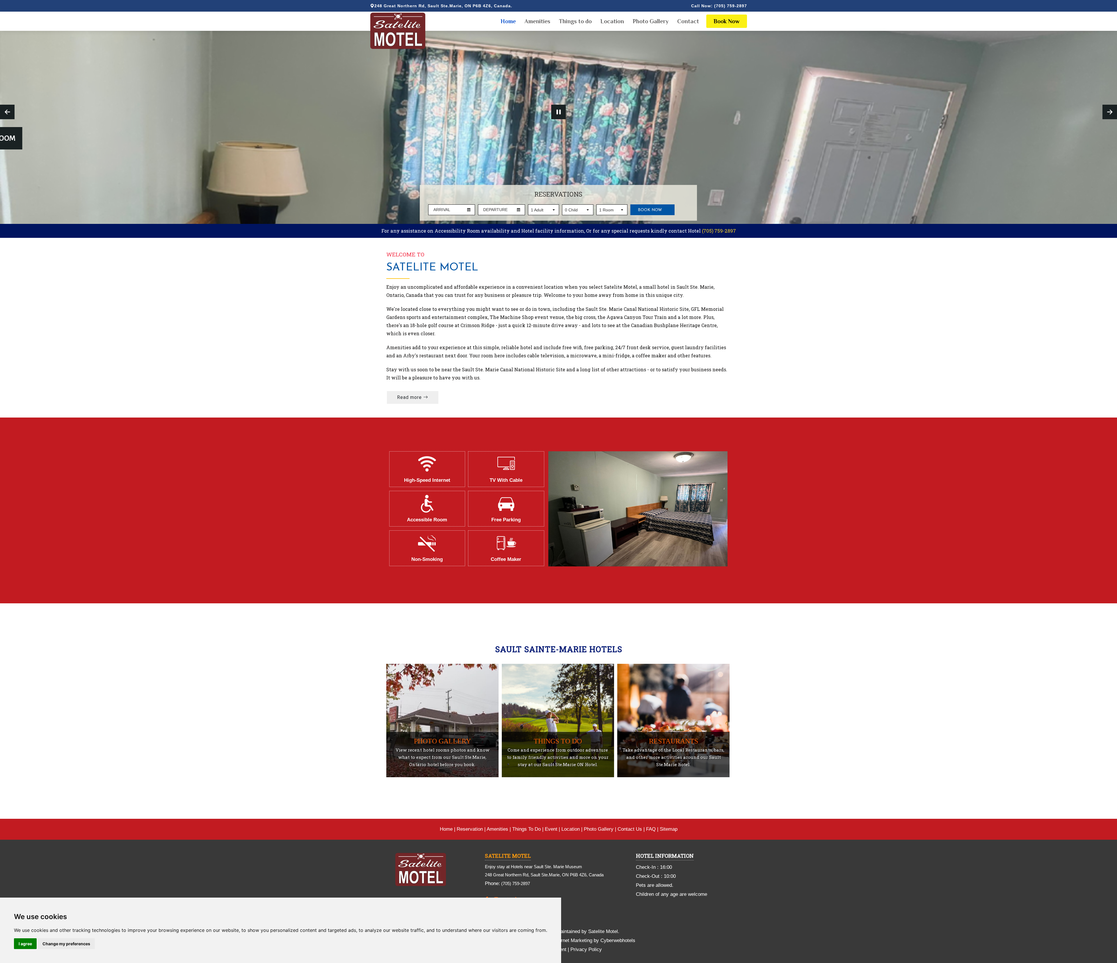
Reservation (470, 829)
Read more (410, 397)
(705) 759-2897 (730, 5)
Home (508, 21)
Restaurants (673, 741)
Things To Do (526, 829)
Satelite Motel (432, 267)
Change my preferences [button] (66, 943)
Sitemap (668, 829)
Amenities (537, 21)
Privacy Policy (586, 949)
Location (612, 21)
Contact (688, 21)
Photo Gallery (650, 21)
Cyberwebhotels (617, 940)
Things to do (575, 21)
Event (551, 829)
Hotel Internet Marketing (566, 940)
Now (727, 21)
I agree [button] (25, 943)
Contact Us (630, 829)
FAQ (651, 829)
